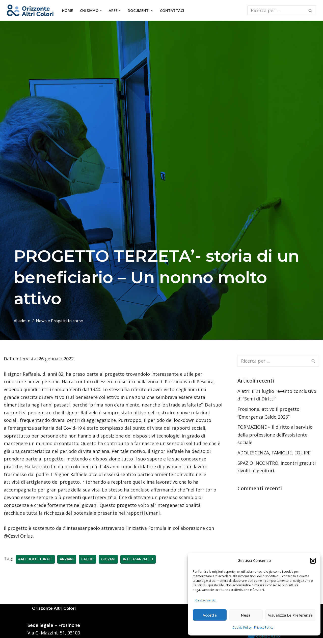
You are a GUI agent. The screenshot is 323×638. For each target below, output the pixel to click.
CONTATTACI (172, 10)
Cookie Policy (242, 627)
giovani (108, 559)
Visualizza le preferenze (290, 615)
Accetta (210, 615)
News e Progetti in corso (59, 321)
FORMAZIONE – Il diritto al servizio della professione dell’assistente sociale (275, 434)
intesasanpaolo (138, 559)
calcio (87, 559)
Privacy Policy (263, 627)
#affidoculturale (35, 559)
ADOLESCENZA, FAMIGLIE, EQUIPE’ (274, 453)
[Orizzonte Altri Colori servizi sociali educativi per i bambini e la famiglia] (30, 10)
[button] (312, 560)
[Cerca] (310, 10)
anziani (67, 559)
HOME (67, 10)
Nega (246, 615)
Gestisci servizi (205, 600)
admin (24, 321)
